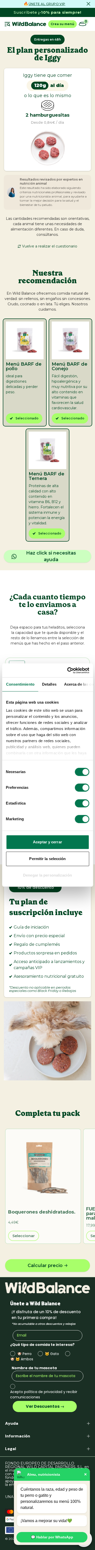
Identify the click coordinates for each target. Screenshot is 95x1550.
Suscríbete (47, 12)
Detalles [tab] (49, 684)
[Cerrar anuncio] (88, 3)
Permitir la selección (47, 859)
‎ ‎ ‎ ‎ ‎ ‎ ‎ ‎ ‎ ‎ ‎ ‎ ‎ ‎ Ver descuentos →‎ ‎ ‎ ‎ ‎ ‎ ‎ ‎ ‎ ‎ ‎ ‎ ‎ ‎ (44, 1406)
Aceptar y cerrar (47, 842)
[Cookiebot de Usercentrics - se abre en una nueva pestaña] (67, 670)
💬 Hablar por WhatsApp (52, 1537)
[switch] (82, 787)
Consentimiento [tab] (20, 684)
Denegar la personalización (47, 875)
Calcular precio (45, 1265)
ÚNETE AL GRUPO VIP (47, 4)
